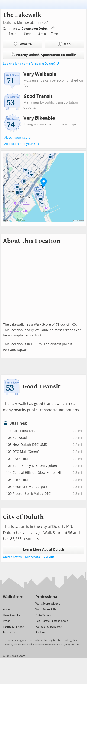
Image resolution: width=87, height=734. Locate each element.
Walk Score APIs (45, 609)
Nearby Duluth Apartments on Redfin (46, 55)
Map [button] (67, 44)
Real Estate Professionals (51, 621)
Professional (46, 597)
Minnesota (32, 557)
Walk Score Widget (47, 603)
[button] (43, 182)
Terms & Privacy (13, 626)
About (7, 609)
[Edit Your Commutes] (52, 28)
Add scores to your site (22, 144)
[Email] (20, 603)
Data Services (44, 615)
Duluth (9, 22)
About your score (17, 138)
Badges (40, 632)
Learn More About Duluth (43, 549)
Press (6, 621)
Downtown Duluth (35, 28)
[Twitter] (5, 603)
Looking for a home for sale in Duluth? (29, 63)
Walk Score (13, 597)
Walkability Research (48, 626)
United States (12, 557)
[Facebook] (13, 603)
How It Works (11, 615)
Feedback (9, 632)
